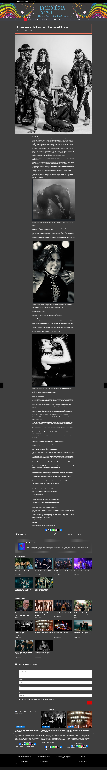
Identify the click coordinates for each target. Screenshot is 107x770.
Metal (44, 726)
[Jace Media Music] (21, 546)
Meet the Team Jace (46, 19)
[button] (13, 732)
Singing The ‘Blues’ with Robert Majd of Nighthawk (43, 571)
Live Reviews (19, 726)
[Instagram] (56, 530)
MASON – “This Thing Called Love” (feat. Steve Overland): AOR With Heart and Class (43, 614)
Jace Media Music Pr (56, 19)
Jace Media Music (31, 30)
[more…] (38, 739)
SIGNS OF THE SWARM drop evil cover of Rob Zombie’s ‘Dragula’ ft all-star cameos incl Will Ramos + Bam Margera (24, 653)
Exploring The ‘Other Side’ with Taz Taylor (82, 571)
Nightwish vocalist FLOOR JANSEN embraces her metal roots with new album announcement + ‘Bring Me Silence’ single (43, 654)
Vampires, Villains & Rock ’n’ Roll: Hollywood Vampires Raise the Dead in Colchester (63, 634)
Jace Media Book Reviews (77, 19)
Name (20, 679)
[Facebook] (46, 530)
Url (19, 692)
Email (20, 686)
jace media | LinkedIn (44, 761)
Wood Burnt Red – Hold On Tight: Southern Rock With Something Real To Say (83, 614)
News (47, 726)
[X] (49, 530)
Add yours (35, 664)
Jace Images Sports (65, 19)
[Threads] (58, 530)
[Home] (25, 19)
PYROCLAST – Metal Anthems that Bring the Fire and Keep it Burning (24, 634)
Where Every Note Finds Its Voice (34, 19)
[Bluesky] (61, 530)
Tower (57, 138)
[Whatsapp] (53, 530)
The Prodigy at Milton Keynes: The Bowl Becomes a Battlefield (44, 633)
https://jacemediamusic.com (31, 544)
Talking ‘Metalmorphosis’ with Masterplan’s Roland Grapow (41, 590)
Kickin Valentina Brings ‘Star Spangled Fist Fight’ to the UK (63, 571)
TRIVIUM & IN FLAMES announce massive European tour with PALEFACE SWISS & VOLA (82, 634)
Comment (21, 669)
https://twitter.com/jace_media (44, 756)
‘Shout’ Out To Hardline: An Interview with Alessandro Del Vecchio (23, 590)
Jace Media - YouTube (83, 761)
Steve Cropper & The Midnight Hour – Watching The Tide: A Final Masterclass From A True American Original (24, 614)
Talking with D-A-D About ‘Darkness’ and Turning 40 (23, 571)
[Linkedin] (51, 530)
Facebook (83, 756)
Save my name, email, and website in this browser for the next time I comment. (38, 699)
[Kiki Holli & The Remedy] (1, 385)
